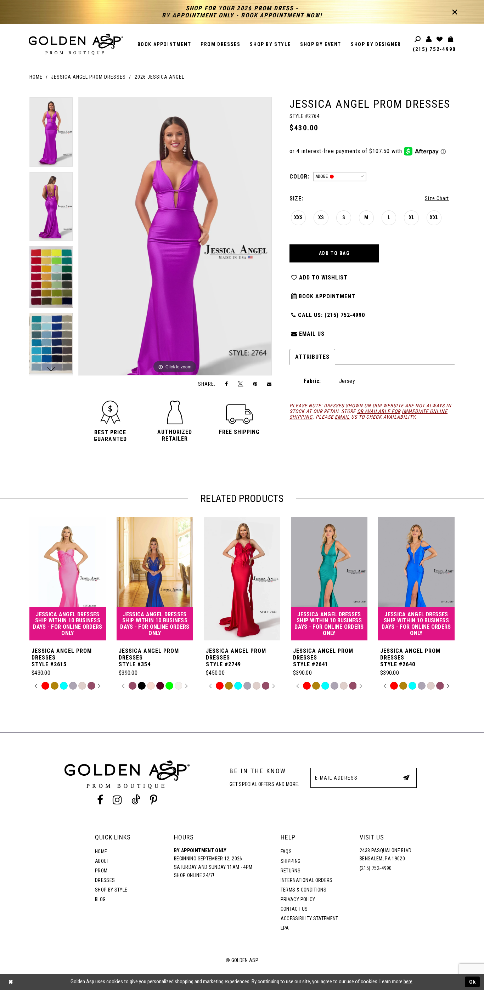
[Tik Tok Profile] (136, 800)
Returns (290, 870)
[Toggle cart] (450, 39)
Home (36, 77)
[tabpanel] (51, 134)
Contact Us (294, 909)
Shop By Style (111, 890)
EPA (285, 928)
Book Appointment (326, 296)
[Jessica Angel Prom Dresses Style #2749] (242, 578)
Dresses (105, 880)
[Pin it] (255, 384)
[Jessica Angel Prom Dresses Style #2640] (416, 578)
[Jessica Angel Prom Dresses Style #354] (155, 578)
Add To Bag (334, 253)
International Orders (307, 880)
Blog (100, 899)
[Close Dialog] (10, 982)
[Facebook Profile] (100, 799)
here (408, 981)
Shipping (291, 861)
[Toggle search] (417, 39)
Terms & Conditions (303, 890)
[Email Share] (269, 384)
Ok (472, 982)
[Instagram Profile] (117, 799)
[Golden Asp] (76, 44)
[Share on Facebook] (226, 384)
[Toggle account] (428, 39)
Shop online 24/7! (194, 875)
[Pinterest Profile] (154, 799)
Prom (101, 870)
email (342, 417)
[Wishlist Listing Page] (439, 39)
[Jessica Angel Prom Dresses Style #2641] (329, 578)
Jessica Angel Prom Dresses (88, 77)
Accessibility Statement (309, 918)
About (102, 861)
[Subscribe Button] (406, 777)
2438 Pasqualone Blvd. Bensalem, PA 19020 (386, 855)
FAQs (286, 851)
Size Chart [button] (437, 198)
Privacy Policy (298, 899)
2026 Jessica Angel (159, 77)
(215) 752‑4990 (434, 49)
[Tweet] (240, 384)
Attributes (312, 356)
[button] (110, 435)
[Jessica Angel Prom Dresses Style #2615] (67, 578)
